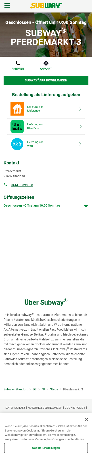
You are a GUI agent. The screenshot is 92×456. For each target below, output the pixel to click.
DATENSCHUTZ (15, 407)
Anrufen (18, 68)
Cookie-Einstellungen (46, 448)
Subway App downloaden (46, 80)
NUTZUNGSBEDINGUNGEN (45, 407)
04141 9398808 (22, 185)
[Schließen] (87, 419)
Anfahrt (46, 68)
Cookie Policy (75, 407)
